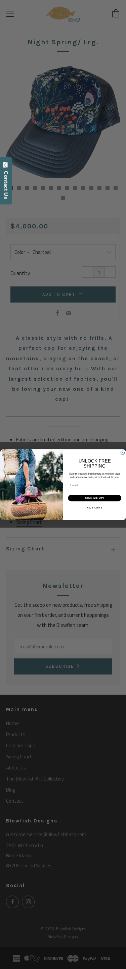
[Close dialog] (123, 453)
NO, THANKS (94, 507)
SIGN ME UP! (94, 497)
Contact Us (6, 183)
